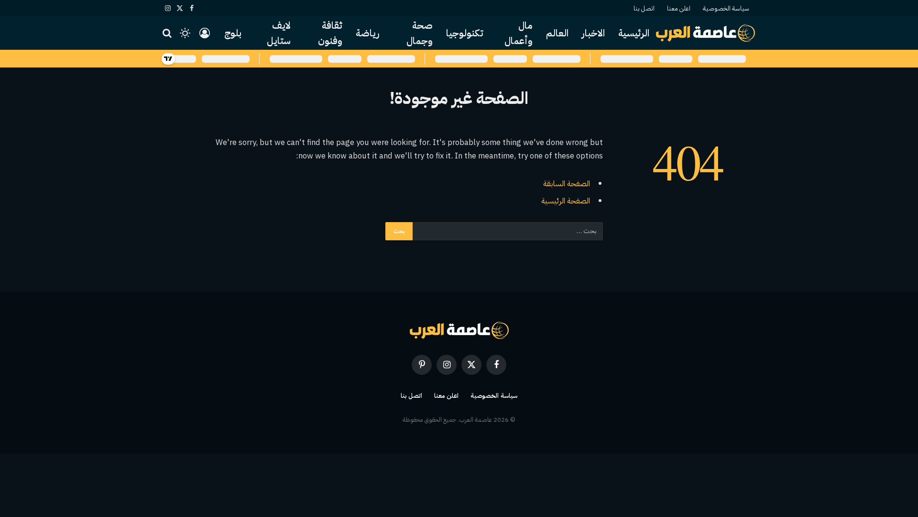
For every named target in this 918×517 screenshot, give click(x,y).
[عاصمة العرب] (705, 33)
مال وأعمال (518, 33)
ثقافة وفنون (330, 33)
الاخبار (593, 33)
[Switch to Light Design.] (185, 33)
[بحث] (168, 33)
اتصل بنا (644, 8)
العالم (557, 33)
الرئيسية (633, 33)
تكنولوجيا (464, 33)
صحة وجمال (419, 33)
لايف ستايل (279, 33)
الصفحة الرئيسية (565, 201)
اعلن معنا (678, 8)
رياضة (368, 33)
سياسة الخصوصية (726, 8)
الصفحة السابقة (566, 184)
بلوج (232, 33)
